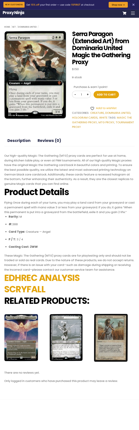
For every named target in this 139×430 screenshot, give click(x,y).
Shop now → (118, 4)
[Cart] (124, 13)
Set (14, 26)
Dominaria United (27, 26)
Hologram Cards (85, 118)
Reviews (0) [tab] (49, 140)
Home (7, 26)
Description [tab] (19, 140)
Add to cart (106, 94)
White (103, 118)
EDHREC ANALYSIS (42, 278)
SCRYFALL (24, 289)
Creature (97, 113)
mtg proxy (106, 122)
